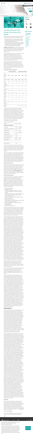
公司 (4, 15)
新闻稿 (6, 15)
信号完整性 (27, 42)
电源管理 (26, 41)
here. (11, 411)
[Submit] (1, 0)
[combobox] (6, 0)
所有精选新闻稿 (27, 33)
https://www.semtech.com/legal (6, 424)
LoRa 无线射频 (27, 37)
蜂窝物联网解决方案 (28, 35)
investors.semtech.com (17, 170)
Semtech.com (22, 408)
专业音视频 (27, 45)
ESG (26, 47)
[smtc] (28, 3)
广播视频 (26, 43)
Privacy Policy (8, 427)
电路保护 (26, 38)
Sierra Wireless (13, 420)
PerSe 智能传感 (27, 39)
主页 (2, 15)
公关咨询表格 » (27, 19)
